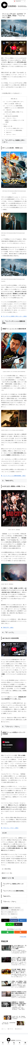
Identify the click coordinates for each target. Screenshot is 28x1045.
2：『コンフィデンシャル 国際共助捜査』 (13, 105)
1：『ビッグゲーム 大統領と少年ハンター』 (14, 101)
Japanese (18, 1)
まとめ (5, 124)
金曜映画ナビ (5, 907)
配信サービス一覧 (8, 126)
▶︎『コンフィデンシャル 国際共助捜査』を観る (13, 475)
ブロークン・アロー (6, 914)
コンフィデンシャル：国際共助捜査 (9, 909)
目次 (12, 98)
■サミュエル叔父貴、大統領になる (13, 103)
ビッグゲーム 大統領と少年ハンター (10, 911)
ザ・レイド (21, 909)
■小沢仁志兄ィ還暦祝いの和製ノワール (14, 112)
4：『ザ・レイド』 (8, 114)
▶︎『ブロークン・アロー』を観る (9, 828)
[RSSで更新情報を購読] (20, 932)
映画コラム (15, 914)
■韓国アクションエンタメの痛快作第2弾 (14, 107)
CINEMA (18, 907)
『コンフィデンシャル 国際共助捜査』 (14, 130)
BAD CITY (12, 907)
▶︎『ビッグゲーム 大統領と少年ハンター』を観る (14, 316)
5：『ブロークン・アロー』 (10, 118)
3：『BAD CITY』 (8, 110)
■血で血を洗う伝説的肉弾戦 (11, 116)
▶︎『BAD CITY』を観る (7, 627)
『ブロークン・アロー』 (10, 134)
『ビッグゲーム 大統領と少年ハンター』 (14, 128)
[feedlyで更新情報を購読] (7, 932)
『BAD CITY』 (8, 132)
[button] (18, 924)
